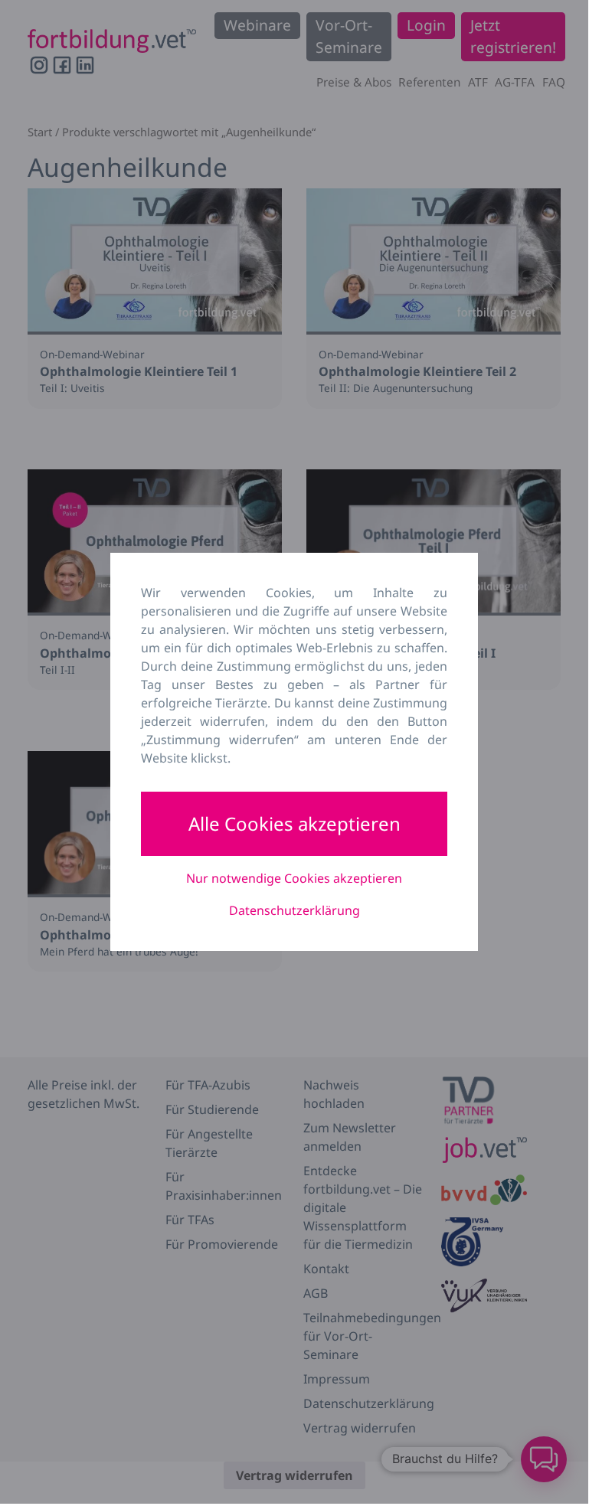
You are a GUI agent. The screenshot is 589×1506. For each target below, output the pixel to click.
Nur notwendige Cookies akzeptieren (294, 878)
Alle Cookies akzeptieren (294, 823)
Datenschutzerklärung (294, 910)
